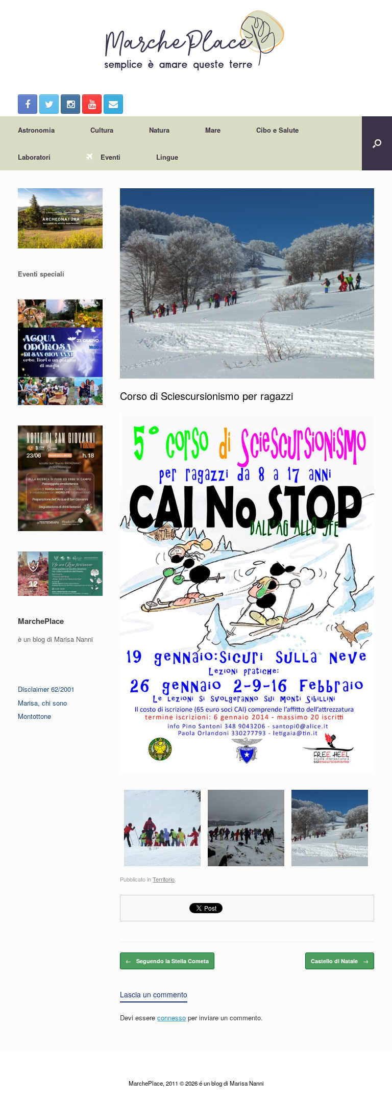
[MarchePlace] (196, 41)
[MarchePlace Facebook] (27, 104)
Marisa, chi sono (42, 703)
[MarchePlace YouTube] (92, 104)
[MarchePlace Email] (113, 104)
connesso (171, 1017)
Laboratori (34, 157)
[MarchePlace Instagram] (70, 104)
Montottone (34, 716)
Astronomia (36, 130)
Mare (212, 130)
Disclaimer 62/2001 (46, 689)
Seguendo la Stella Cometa (167, 961)
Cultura (101, 130)
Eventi (110, 157)
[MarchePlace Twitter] (49, 104)
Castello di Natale (340, 961)
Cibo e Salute (277, 130)
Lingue (167, 157)
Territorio (164, 879)
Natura (159, 130)
